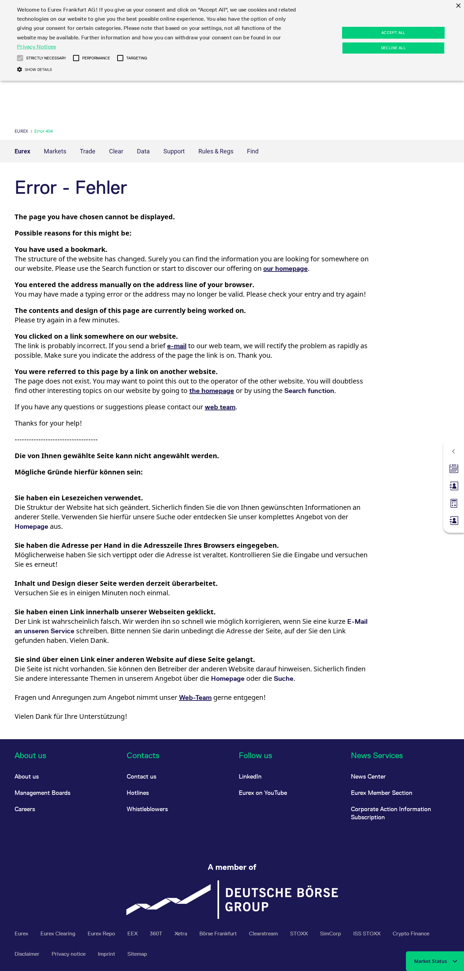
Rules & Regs (215, 151)
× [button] (458, 5)
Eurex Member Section (381, 792)
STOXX (299, 933)
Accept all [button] (393, 33)
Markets (55, 151)
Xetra (182, 933)
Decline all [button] (393, 48)
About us (27, 776)
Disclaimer (28, 954)
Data (143, 151)
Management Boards (42, 792)
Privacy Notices (36, 46)
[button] (20, 58)
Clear (116, 151)
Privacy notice (69, 954)
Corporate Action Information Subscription (391, 813)
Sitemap (137, 954)
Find (252, 151)
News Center (368, 776)
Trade (87, 151)
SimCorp (331, 933)
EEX (133, 933)
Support (174, 151)
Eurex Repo (102, 933)
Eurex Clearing (58, 933)
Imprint (107, 954)
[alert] (232, 40)
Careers (25, 809)
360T (157, 933)
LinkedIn (250, 776)
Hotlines (138, 792)
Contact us (141, 776)
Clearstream (264, 933)
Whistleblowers (147, 809)
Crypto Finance (411, 933)
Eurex (21, 131)
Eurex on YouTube (263, 792)
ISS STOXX (367, 933)
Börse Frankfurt (218, 933)
